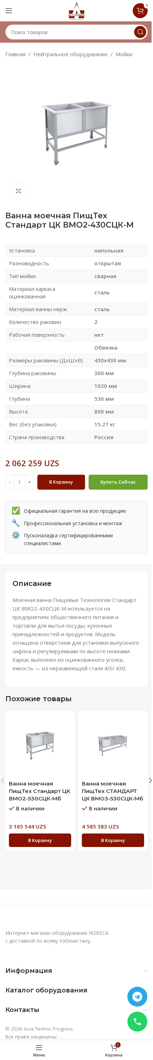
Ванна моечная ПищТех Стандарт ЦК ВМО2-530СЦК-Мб (39, 791)
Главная (15, 54)
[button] (40, 840)
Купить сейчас (118, 482)
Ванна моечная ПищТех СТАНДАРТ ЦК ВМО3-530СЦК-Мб (112, 791)
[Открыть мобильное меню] (9, 11)
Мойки (124, 54)
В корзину (61, 482)
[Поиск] (140, 32)
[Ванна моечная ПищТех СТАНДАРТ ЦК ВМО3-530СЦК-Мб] (113, 745)
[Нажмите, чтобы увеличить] (19, 191)
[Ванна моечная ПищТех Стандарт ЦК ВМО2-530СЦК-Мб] (40, 745)
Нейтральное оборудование (70, 54)
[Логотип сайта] (76, 10)
